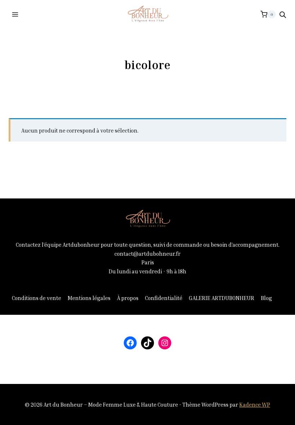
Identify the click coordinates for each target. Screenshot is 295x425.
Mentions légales (89, 298)
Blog (266, 298)
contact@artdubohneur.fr (147, 253)
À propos (128, 298)
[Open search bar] (282, 15)
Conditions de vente (36, 298)
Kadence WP (254, 404)
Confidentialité (163, 298)
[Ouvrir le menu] (15, 14)
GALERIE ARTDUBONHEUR (221, 298)
